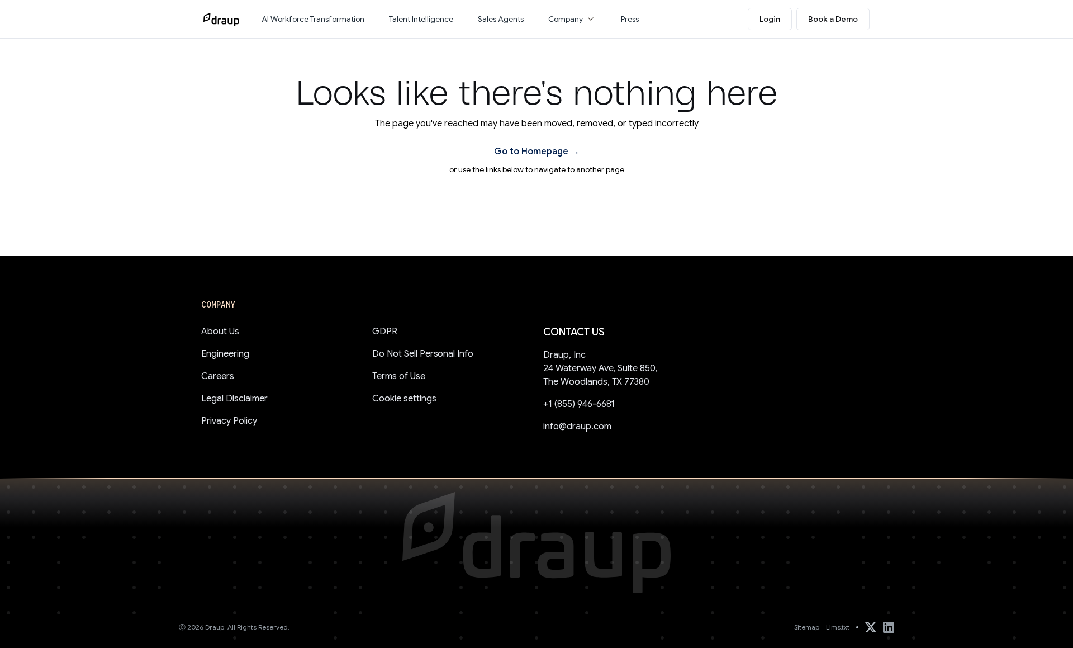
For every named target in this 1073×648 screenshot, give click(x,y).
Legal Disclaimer (234, 398)
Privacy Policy (229, 421)
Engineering (225, 354)
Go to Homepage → (537, 151)
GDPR (384, 331)
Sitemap (806, 627)
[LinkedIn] (888, 627)
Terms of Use (398, 376)
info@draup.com (577, 426)
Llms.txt (837, 627)
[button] (572, 19)
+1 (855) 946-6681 (579, 404)
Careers (217, 376)
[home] (221, 19)
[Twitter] (870, 627)
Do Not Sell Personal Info (422, 354)
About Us (220, 331)
